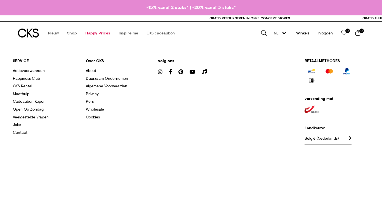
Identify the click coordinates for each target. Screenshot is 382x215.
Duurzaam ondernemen (107, 78)
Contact (20, 132)
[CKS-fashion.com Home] (28, 33)
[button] (53, 33)
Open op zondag (28, 109)
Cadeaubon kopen (29, 101)
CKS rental (22, 86)
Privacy (92, 94)
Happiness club (26, 78)
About (91, 70)
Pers (90, 101)
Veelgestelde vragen (31, 117)
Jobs (17, 124)
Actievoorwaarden (29, 70)
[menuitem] (53, 33)
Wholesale (95, 109)
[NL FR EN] (281, 33)
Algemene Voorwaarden (106, 86)
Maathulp (21, 94)
